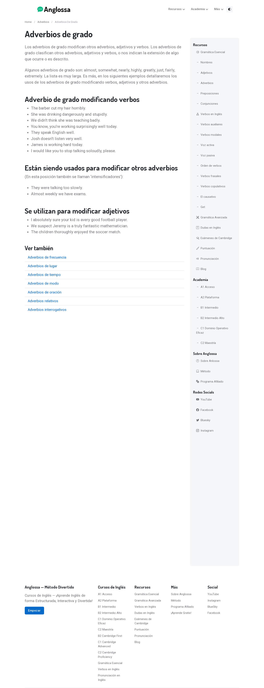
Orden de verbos (211, 165)
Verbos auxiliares (211, 124)
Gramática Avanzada (214, 217)
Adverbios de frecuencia (47, 257)
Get (203, 207)
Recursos (174, 9)
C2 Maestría (208, 343)
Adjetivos (206, 73)
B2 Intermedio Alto (212, 318)
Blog (203, 269)
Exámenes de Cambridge (216, 238)
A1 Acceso (208, 287)
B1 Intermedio (209, 307)
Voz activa (207, 145)
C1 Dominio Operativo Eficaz (212, 330)
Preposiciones (210, 93)
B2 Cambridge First (110, 636)
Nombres (206, 62)
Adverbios (43, 21)
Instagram (207, 430)
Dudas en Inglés (211, 227)
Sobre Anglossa (181, 594)
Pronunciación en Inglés (109, 678)
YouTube (206, 399)
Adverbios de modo (43, 283)
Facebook (207, 410)
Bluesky (205, 420)
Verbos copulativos (213, 186)
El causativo (208, 197)
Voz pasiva (208, 155)
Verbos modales (211, 135)
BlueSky (212, 606)
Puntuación (208, 248)
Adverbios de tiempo (44, 275)
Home (28, 21)
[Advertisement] (214, 500)
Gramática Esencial (213, 52)
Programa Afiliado (212, 381)
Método (205, 371)
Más (217, 9)
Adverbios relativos (43, 301)
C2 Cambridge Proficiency (107, 655)
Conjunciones (209, 103)
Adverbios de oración (44, 292)
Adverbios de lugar (42, 266)
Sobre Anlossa (210, 361)
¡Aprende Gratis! (181, 613)
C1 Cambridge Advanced (107, 644)
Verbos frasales (211, 176)
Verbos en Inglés (211, 114)
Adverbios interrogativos (47, 310)
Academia (198, 9)
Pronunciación (210, 258)
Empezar (34, 610)
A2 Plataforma (210, 297)
